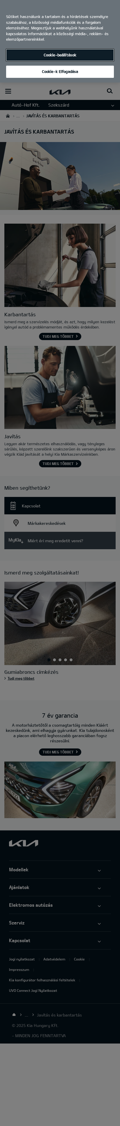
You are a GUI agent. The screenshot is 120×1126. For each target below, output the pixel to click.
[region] (60, 41)
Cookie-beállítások (60, 55)
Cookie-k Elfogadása (60, 71)
